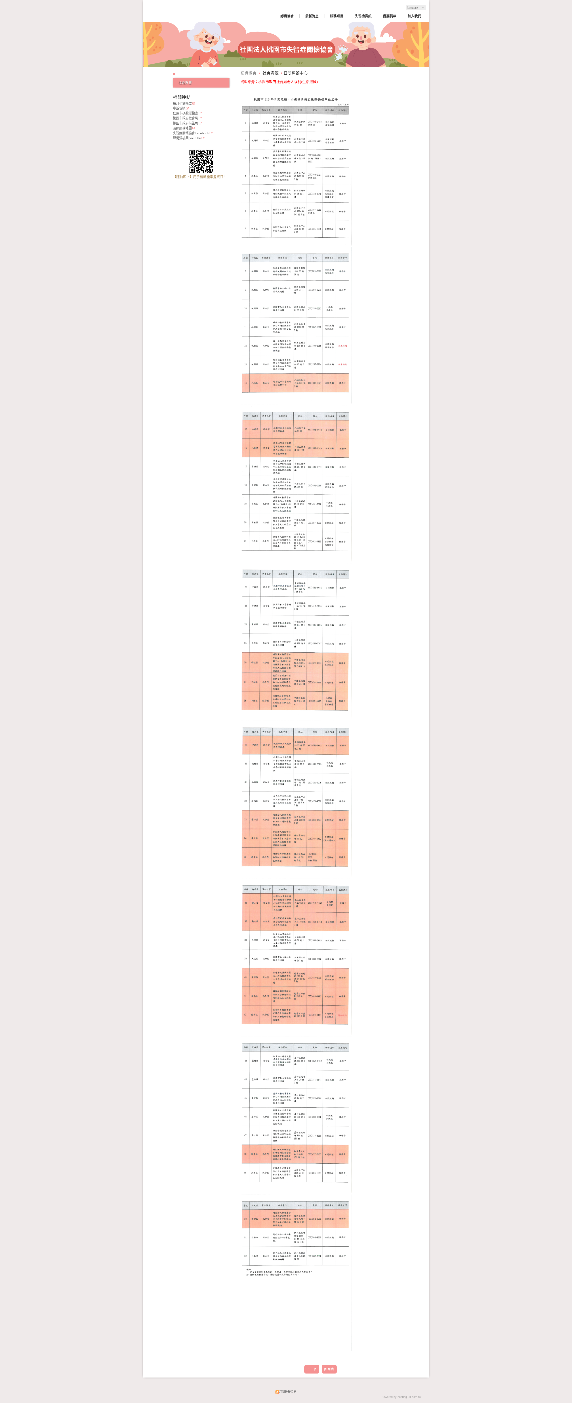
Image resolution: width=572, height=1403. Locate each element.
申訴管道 (179, 108)
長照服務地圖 (182, 128)
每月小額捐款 (182, 103)
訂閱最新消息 (288, 1391)
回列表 (329, 1369)
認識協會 (248, 73)
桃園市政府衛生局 (185, 123)
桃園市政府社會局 (185, 118)
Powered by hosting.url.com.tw (401, 1397)
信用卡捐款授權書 (185, 113)
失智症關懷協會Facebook (191, 133)
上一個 (312, 1369)
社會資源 (185, 83)
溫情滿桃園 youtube (187, 138)
